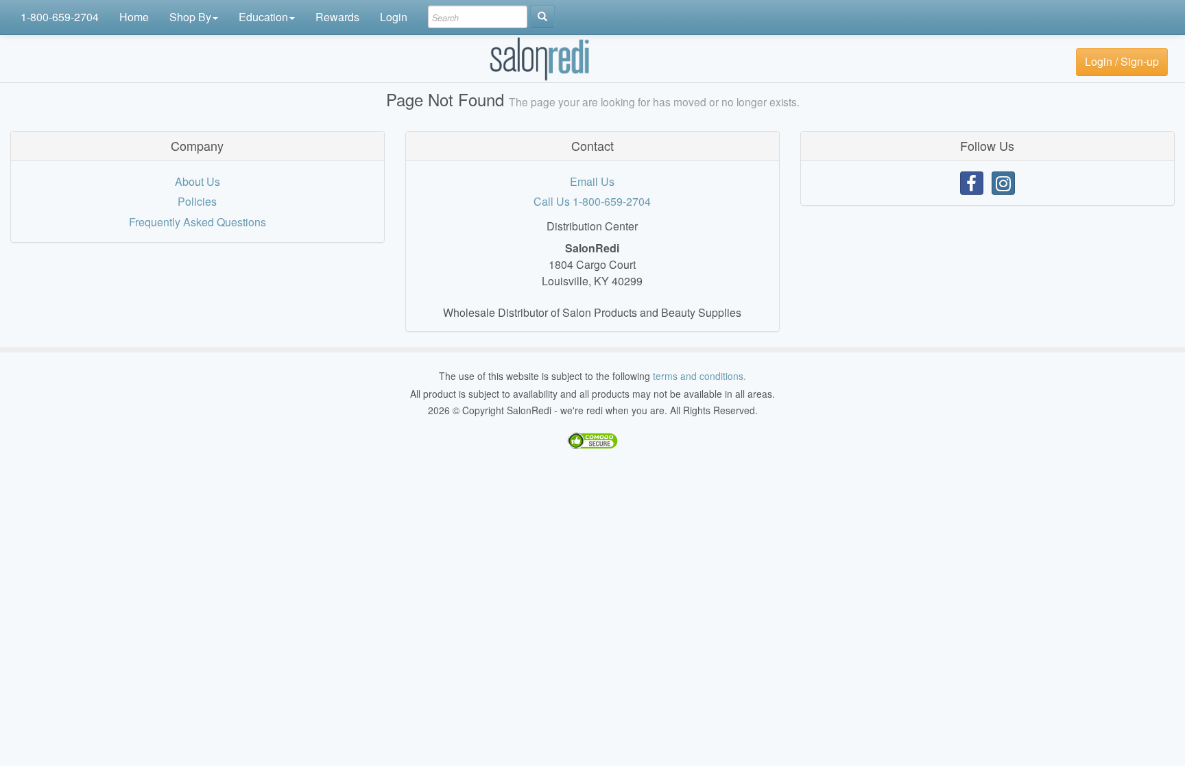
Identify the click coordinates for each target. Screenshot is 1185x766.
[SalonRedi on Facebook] (971, 183)
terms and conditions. (699, 376)
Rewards (337, 17)
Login (393, 17)
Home (134, 17)
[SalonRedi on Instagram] (1003, 183)
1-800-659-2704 (60, 17)
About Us (197, 181)
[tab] (197, 146)
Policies (197, 201)
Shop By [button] (190, 17)
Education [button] (263, 17)
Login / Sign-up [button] (1122, 61)
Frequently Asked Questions (197, 222)
